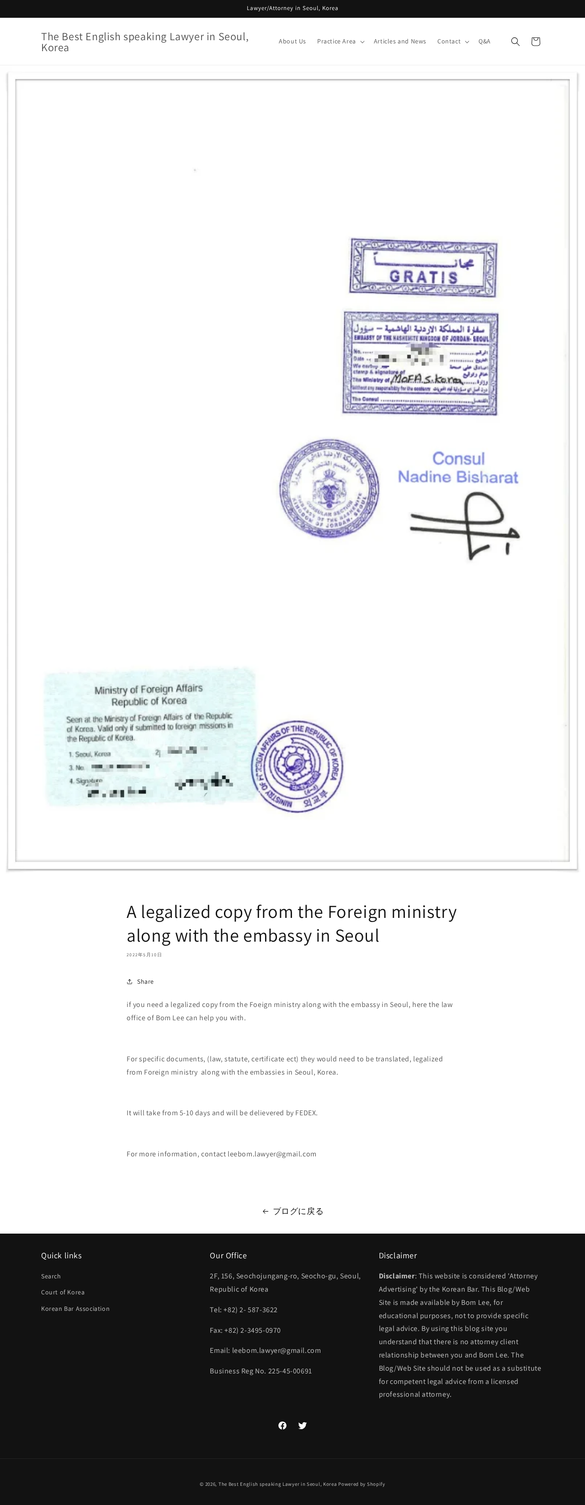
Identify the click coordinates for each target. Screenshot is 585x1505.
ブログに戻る (298, 1211)
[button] (340, 41)
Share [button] (145, 981)
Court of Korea (63, 1292)
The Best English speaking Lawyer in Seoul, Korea (277, 1484)
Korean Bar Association (75, 1308)
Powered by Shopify (361, 1484)
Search (51, 1276)
